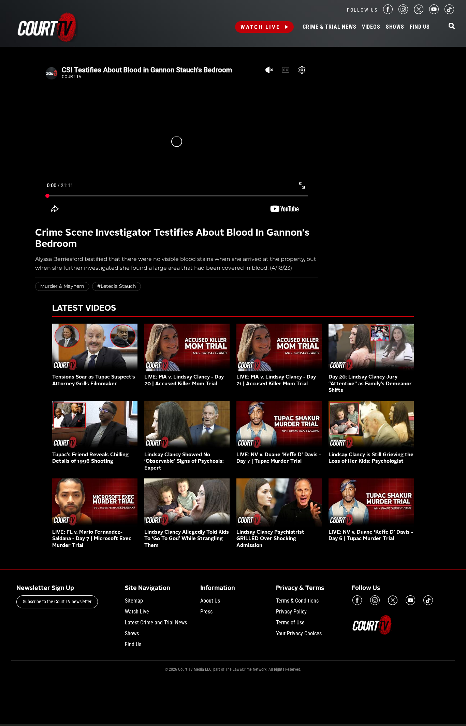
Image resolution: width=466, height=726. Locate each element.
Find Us (420, 27)
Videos (371, 27)
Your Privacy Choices (299, 633)
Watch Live (260, 27)
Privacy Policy (291, 611)
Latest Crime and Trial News (156, 622)
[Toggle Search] (452, 26)
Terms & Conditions (297, 600)
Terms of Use (290, 622)
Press (206, 611)
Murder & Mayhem (62, 286)
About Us (210, 600)
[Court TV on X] (418, 12)
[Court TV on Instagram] (403, 12)
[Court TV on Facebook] (388, 12)
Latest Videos (84, 309)
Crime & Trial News (329, 27)
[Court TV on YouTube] (434, 12)
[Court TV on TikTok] (449, 12)
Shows (395, 27)
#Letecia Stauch (116, 286)
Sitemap (134, 600)
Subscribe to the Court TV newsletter (57, 601)
